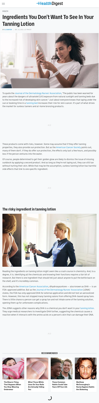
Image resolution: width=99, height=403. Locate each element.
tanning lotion (87, 308)
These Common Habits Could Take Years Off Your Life (59, 384)
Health (5, 11)
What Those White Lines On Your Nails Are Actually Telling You (36, 386)
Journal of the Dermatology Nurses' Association (38, 93)
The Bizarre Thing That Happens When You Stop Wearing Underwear (12, 386)
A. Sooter (8, 29)
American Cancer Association (33, 286)
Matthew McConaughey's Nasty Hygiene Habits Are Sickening (85, 386)
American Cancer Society (68, 147)
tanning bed (32, 103)
